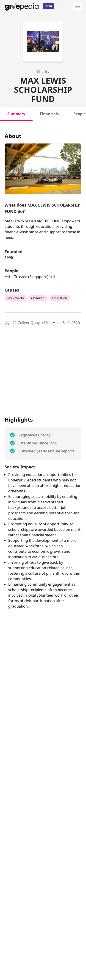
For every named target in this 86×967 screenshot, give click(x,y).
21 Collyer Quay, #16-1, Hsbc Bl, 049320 (46, 322)
